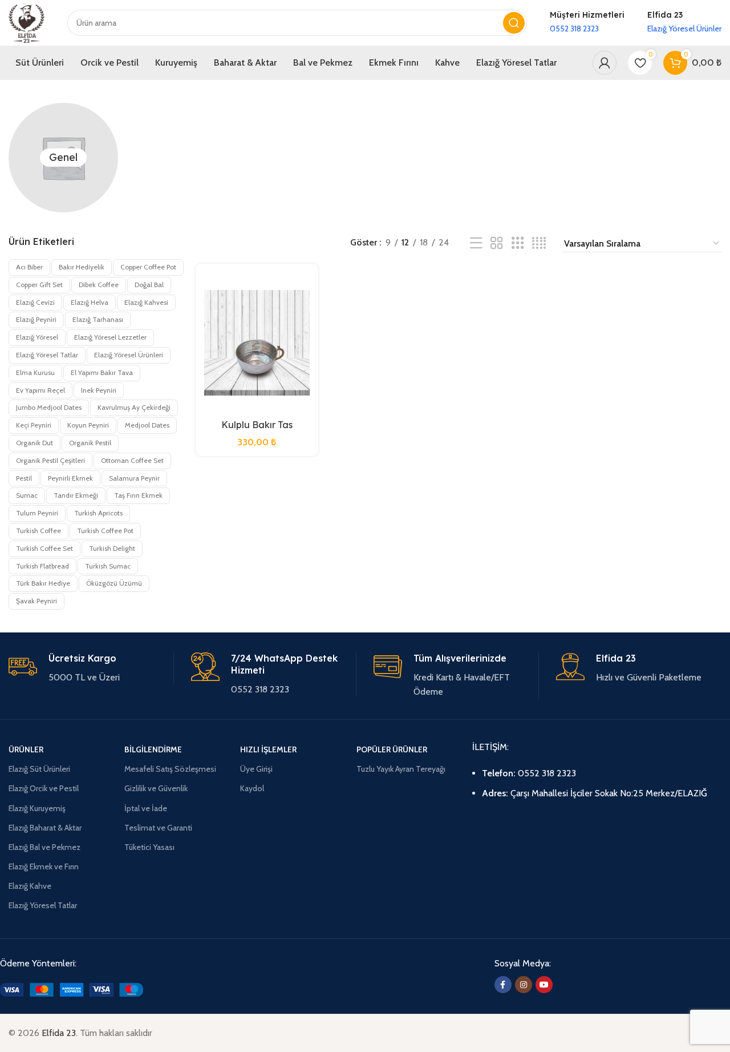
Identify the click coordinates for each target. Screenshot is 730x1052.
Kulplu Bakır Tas (257, 424)
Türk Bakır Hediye (43, 583)
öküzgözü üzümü (114, 583)
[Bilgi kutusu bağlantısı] (587, 22)
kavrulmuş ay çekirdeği (134, 407)
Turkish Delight (112, 548)
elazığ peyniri (36, 319)
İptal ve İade (145, 808)
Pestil (24, 478)
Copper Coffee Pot (148, 267)
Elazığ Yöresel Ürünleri (128, 354)
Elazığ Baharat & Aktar (45, 828)
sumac (27, 495)
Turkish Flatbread (42, 566)
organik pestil (90, 442)
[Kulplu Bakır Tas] (257, 343)
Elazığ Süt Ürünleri (39, 769)
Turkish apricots (98, 513)
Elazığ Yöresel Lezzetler (110, 337)
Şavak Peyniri (36, 600)
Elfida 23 (59, 1032)
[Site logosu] (26, 22)
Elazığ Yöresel (37, 337)
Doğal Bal (149, 284)
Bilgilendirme (153, 749)
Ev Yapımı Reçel (40, 390)
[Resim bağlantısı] (71, 989)
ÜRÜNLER (26, 749)
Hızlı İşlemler (268, 749)
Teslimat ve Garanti (158, 828)
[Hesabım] (604, 62)
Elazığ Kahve (30, 886)
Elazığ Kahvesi (146, 302)
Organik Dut (34, 442)
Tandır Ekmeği (76, 495)
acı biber (29, 267)
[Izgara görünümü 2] (496, 243)
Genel (63, 157)
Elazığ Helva (89, 302)
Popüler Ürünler (391, 749)
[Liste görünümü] (476, 243)
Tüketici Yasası (149, 847)
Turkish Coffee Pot (105, 530)
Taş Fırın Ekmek (138, 495)
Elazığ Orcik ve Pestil (44, 788)
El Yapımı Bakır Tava (102, 372)
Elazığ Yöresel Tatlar (47, 354)
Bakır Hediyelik (81, 267)
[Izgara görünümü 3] (518, 243)
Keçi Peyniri (33, 425)
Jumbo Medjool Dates (49, 407)
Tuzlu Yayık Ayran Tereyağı (400, 769)
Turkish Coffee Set (44, 548)
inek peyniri (98, 390)
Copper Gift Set (39, 284)
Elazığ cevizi (35, 302)
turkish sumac (108, 566)
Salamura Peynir (134, 478)
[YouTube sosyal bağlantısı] (544, 984)
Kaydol (252, 788)
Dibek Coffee (99, 284)
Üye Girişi (256, 769)
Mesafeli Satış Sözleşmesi (170, 769)
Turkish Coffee (38, 530)
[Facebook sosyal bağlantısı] (503, 984)
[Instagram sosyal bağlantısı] (523, 984)
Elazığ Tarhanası (97, 319)
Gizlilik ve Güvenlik (156, 788)
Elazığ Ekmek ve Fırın (44, 866)
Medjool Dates (147, 425)
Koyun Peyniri (88, 425)
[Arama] (514, 23)
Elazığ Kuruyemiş (37, 808)
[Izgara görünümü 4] (539, 243)
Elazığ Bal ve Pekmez (44, 847)
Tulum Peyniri (37, 513)
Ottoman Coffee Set (132, 460)
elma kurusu (35, 372)
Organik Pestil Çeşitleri (50, 460)
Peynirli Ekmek (70, 478)
